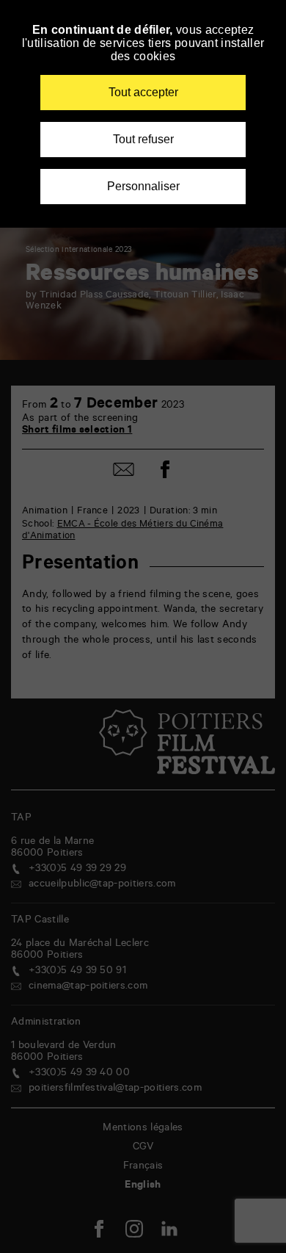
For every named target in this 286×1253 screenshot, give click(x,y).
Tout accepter (143, 92)
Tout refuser (143, 139)
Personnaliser (143, 186)
